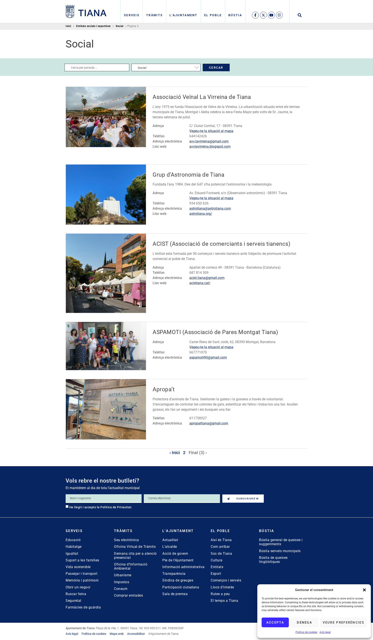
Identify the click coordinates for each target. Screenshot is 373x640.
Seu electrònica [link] (126, 540)
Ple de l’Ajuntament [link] (178, 560)
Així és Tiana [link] (221, 540)
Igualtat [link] (72, 553)
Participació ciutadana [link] (180, 587)
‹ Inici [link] (174, 452)
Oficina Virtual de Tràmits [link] (135, 547)
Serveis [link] (131, 15)
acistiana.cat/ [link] (199, 283)
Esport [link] (216, 574)
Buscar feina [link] (76, 594)
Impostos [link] (121, 582)
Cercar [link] (216, 67)
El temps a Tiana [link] (224, 601)
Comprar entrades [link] (128, 595)
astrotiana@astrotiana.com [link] (210, 208)
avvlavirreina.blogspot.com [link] (210, 146)
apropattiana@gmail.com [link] (208, 423)
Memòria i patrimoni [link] (82, 580)
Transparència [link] (174, 574)
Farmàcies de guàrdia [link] (83, 607)
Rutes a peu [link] (220, 594)
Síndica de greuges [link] (177, 580)
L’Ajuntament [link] (183, 15)
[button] (364, 590)
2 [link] (184, 452)
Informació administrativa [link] (183, 567)
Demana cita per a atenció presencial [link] (135, 555)
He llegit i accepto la (100, 507)
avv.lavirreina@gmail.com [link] (209, 141)
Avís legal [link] (325, 632)
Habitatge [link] (74, 547)
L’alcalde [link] (169, 547)
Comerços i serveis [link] (226, 580)
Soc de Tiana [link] (221, 553)
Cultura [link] (217, 560)
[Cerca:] (97, 67)
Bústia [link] (235, 15)
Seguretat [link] (73, 601)
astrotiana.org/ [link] (200, 214)
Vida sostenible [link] (78, 567)
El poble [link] (213, 15)
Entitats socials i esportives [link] (93, 26)
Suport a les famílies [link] (82, 560)
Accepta (275, 622)
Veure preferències (343, 622)
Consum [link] (120, 589)
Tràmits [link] (154, 15)
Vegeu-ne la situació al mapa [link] (211, 131)
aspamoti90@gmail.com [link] (208, 357)
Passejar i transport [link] (81, 574)
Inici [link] (68, 26)
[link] (86, 11)
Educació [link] (73, 540)
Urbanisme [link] (122, 575)
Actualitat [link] (170, 540)
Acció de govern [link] (175, 553)
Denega (304, 622)
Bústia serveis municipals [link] (280, 551)
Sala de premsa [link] (175, 594)
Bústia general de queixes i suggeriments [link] (281, 542)
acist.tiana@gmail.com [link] (206, 278)
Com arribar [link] (220, 547)
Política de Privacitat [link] (115, 507)
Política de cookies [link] (306, 632)
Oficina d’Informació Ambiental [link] (130, 566)
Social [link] (119, 26)
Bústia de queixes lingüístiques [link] (273, 560)
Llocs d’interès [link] (222, 587)
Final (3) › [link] (198, 452)
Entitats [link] (217, 567)
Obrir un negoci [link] (78, 587)
